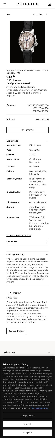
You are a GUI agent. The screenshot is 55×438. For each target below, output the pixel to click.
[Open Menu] (7, 4)
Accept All (27, 432)
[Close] (51, 360)
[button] (27, 42)
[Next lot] (46, 15)
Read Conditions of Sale (18, 235)
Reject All (27, 424)
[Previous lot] (34, 15)
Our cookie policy (40, 408)
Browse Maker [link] (16, 331)
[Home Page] (28, 4)
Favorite (29, 130)
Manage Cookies (27, 416)
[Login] (49, 4)
